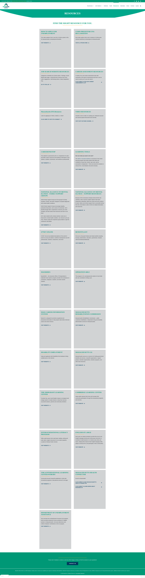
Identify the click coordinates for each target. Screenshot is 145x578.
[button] (140, 5)
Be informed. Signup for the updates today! (17, 1)
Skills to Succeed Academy (84, 158)
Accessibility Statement (80, 573)
